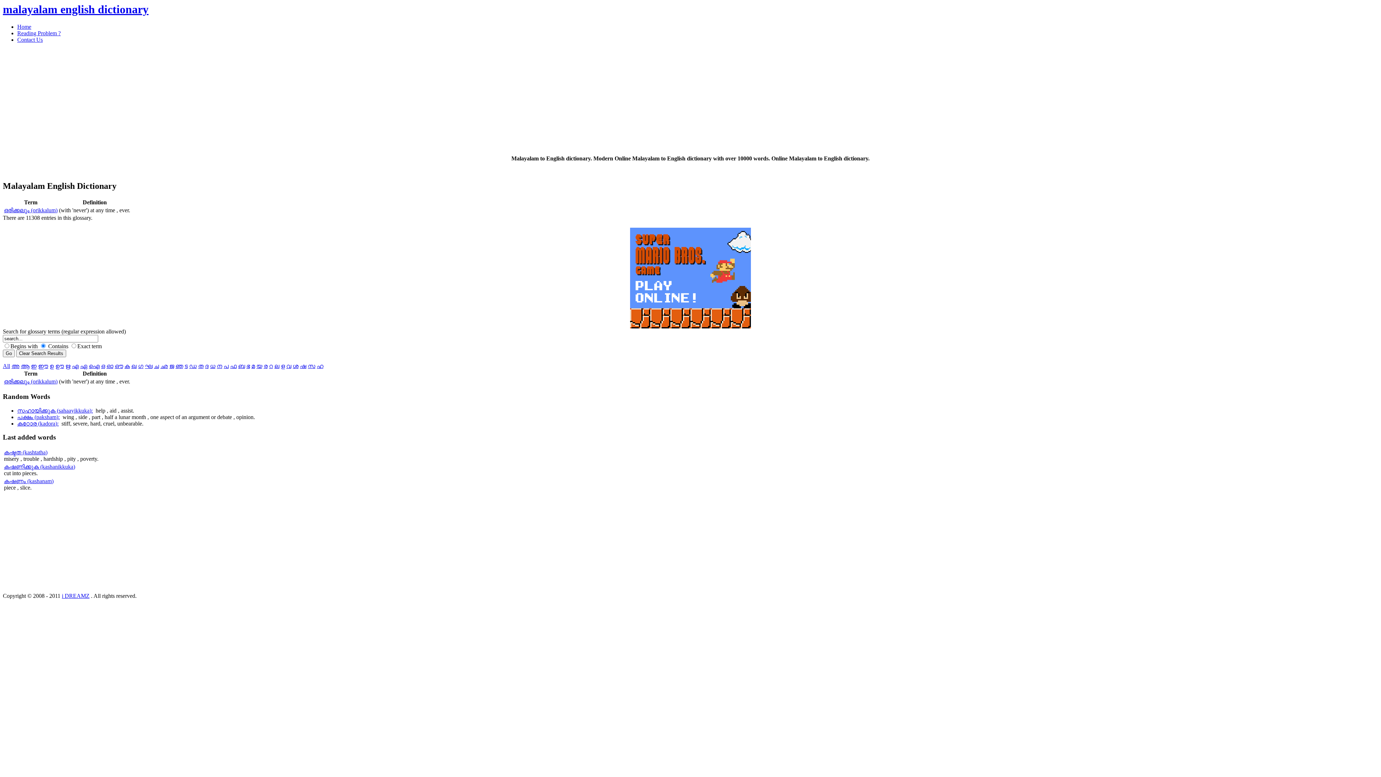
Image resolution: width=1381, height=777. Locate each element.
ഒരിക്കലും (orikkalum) (31, 210)
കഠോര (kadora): (38, 424)
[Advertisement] (218, 99)
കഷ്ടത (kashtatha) (25, 452)
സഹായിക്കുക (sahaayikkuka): (55, 411)
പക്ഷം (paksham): (38, 417)
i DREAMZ (76, 596)
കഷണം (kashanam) (29, 481)
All (6, 366)
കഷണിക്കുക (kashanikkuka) (39, 467)
